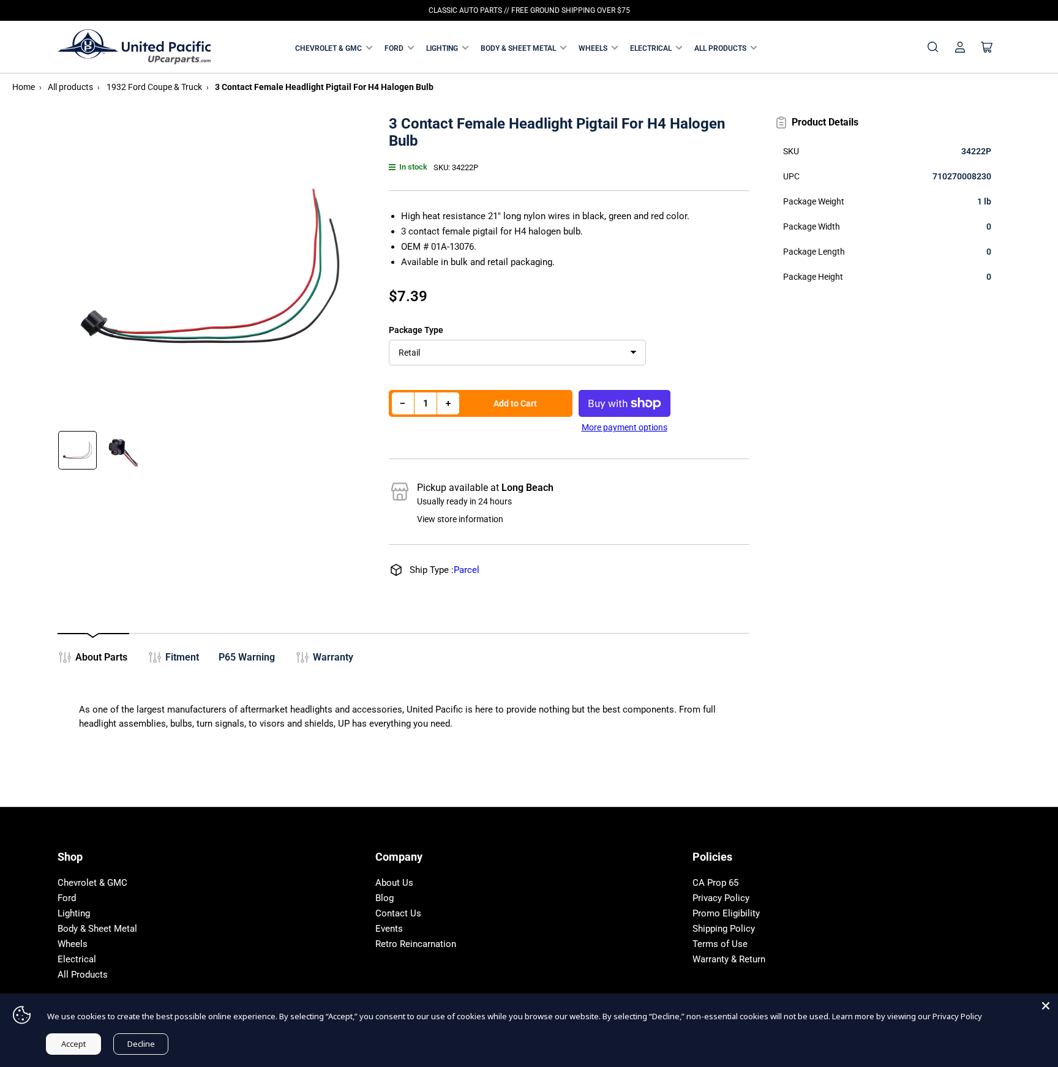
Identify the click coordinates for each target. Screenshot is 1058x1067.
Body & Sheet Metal (518, 48)
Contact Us (398, 913)
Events (389, 928)
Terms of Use (720, 943)
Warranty (333, 657)
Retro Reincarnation (415, 943)
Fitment (182, 657)
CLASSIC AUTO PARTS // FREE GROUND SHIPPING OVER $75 (529, 10)
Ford (394, 48)
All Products (720, 48)
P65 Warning (247, 657)
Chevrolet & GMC (328, 48)
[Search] (933, 47)
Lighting (442, 48)
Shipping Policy (723, 928)
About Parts (101, 657)
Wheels (593, 48)
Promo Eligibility (726, 913)
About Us (394, 882)
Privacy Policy (720, 898)
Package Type (416, 330)
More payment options (624, 427)
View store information (460, 519)
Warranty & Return (728, 959)
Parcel (466, 569)
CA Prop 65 (715, 882)
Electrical (651, 48)
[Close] (1046, 1006)
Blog (384, 898)
